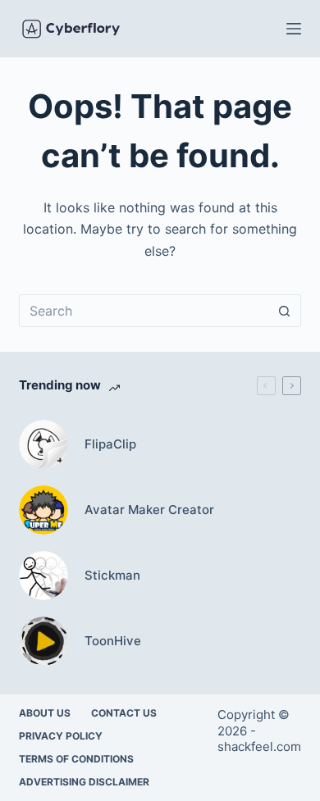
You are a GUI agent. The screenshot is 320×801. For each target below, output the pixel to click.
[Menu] (293, 28)
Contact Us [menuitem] (124, 713)
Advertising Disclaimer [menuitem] (84, 782)
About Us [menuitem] (45, 713)
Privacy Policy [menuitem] (61, 736)
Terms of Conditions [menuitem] (76, 759)
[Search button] (284, 310)
